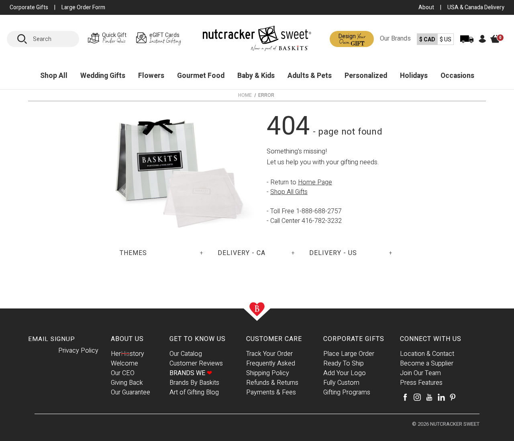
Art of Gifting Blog (194, 392)
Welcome (124, 363)
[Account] (482, 41)
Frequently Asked (270, 363)
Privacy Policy (78, 350)
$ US (445, 39)
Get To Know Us (197, 339)
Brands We (190, 373)
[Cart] (499, 45)
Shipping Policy (267, 373)
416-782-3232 (322, 221)
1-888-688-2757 (319, 211)
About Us (127, 339)
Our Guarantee (130, 392)
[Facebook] (405, 397)
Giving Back (127, 383)
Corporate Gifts (353, 339)
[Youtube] (429, 397)
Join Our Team (420, 373)
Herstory (127, 354)
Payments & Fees (271, 392)
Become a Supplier (426, 363)
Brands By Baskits (194, 383)
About (426, 7)
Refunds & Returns (272, 383)
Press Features (421, 383)
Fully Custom (341, 383)
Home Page (315, 182)
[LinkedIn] (441, 397)
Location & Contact (427, 354)
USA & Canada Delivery (475, 7)
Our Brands (395, 38)
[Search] (25, 39)
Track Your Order (269, 354)
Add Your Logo (344, 373)
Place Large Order (348, 354)
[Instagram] (417, 397)
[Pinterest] (453, 397)
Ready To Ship (343, 363)
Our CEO (123, 373)
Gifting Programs (346, 392)
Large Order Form (83, 7)
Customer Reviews (196, 363)
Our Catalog (185, 354)
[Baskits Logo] (257, 40)
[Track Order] (467, 44)
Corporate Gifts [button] (29, 7)
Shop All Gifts (289, 192)
